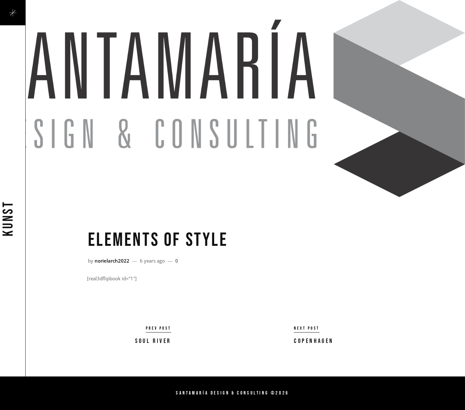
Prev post (158, 328)
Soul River (153, 341)
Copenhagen (314, 341)
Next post (306, 328)
